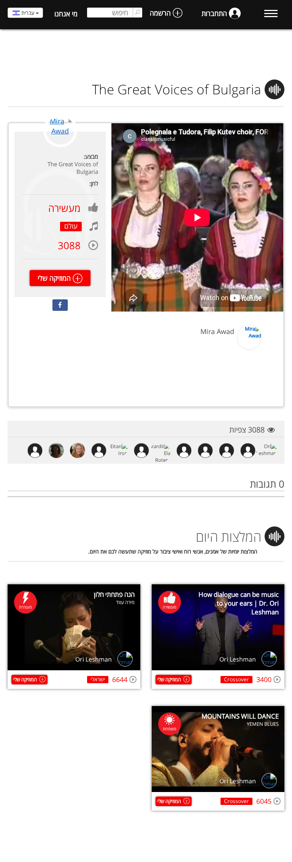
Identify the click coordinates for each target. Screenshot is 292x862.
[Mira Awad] (60, 146)
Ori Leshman (237, 659)
